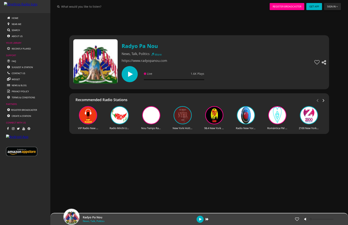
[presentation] (324, 100)
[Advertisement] (188, 22)
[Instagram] (13, 128)
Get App (314, 6)
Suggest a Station (22, 67)
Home (14, 18)
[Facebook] (8, 128)
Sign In (331, 6)
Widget (15, 79)
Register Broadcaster (287, 6)
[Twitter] (18, 128)
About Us (17, 36)
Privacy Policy (20, 91)
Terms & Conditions (23, 97)
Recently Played (21, 48)
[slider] (322, 219)
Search (15, 30)
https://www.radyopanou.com (144, 60)
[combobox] (93, 6)
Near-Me (16, 24)
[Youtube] (23, 128)
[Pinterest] (29, 128)
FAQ (13, 61)
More (158, 54)
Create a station (21, 115)
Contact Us (18, 73)
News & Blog (19, 85)
